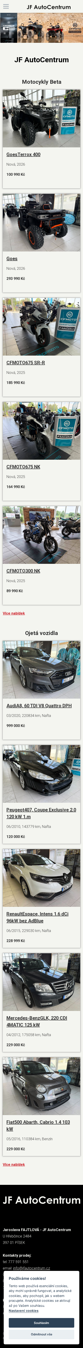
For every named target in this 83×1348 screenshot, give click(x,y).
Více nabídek (14, 613)
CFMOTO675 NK (23, 467)
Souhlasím (41, 1323)
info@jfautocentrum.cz (31, 1268)
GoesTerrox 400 (23, 154)
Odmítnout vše (41, 1334)
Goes (12, 258)
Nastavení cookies (24, 1311)
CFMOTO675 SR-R (25, 362)
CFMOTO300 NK (23, 571)
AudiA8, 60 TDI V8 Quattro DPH (39, 705)
